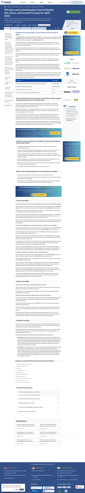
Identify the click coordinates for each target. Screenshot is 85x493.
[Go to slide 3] (72, 28)
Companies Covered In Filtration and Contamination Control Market (9, 94)
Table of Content (25, 28)
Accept (21, 489)
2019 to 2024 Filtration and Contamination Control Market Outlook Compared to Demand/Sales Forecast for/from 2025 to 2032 (9, 48)
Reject (16, 489)
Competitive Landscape (8, 88)
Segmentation (15, 28)
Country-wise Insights (8, 78)
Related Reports (8, 105)
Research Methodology (38, 28)
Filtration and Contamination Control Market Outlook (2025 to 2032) (9, 36)
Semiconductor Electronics (44, 25)
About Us (50, 2)
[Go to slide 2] (69, 28)
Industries (22, 2)
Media (41, 2)
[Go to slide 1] (68, 28)
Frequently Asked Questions (9, 101)
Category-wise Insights (8, 83)
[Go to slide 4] (74, 28)
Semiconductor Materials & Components (15, 6)
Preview (7, 28)
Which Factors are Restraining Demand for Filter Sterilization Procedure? (9, 70)
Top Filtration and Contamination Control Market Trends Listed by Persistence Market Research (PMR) (9, 60)
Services (32, 2)
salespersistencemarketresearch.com (43, 464)
